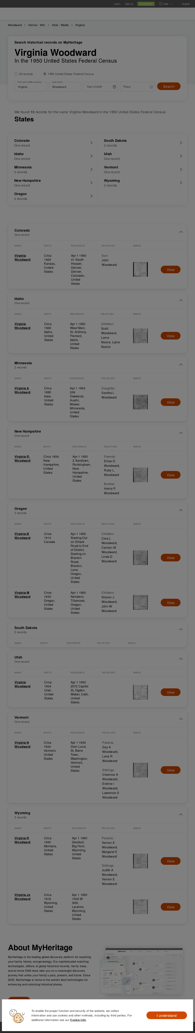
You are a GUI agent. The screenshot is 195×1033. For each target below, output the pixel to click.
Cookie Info (78, 1020)
